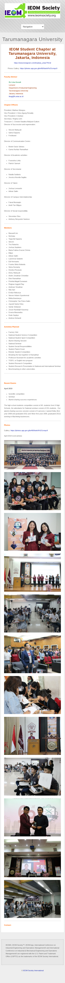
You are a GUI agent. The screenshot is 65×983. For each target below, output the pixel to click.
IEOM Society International (33, 970)
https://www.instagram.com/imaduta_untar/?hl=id (32, 63)
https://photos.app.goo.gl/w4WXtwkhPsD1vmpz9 (38, 68)
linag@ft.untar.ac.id (16, 96)
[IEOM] (32, 17)
